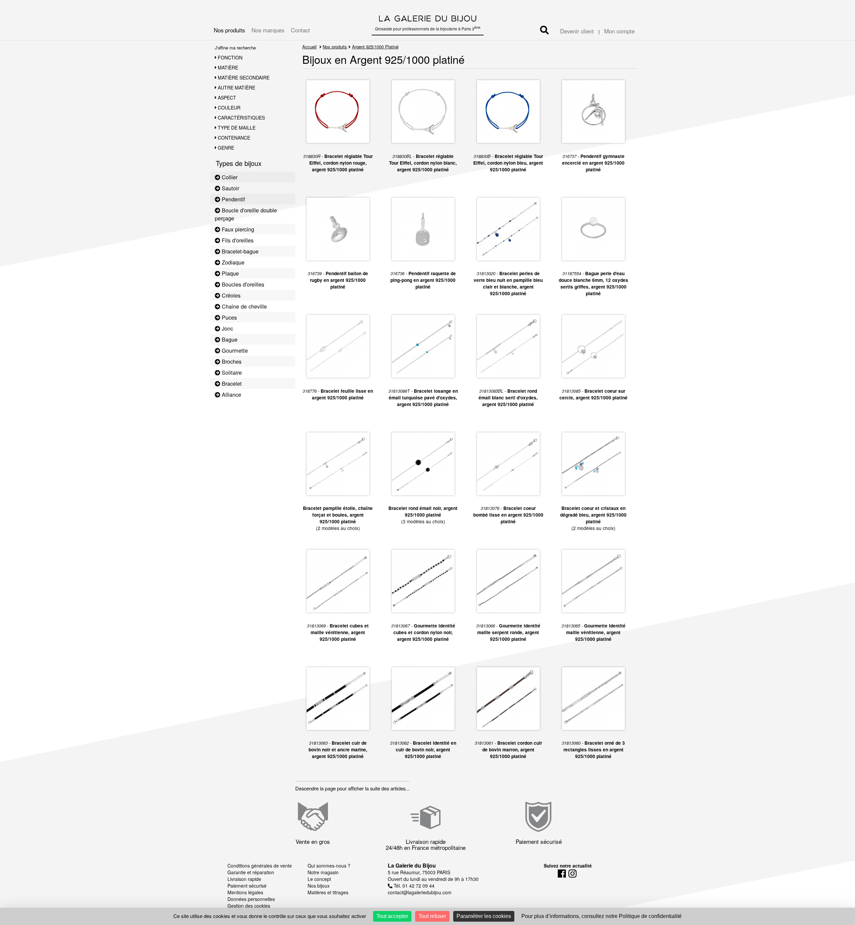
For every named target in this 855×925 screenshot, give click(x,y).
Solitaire (231, 372)
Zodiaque (232, 262)
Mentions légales (245, 892)
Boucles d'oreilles (242, 284)
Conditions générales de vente (259, 865)
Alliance (230, 394)
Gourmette (234, 350)
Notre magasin (323, 872)
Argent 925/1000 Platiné (375, 46)
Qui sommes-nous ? (329, 865)
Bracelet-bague (239, 251)
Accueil (309, 46)
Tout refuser (432, 916)
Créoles (230, 295)
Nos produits (229, 30)
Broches (230, 361)
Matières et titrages (328, 892)
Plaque (229, 273)
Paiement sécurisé (247, 885)
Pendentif (232, 199)
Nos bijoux (319, 885)
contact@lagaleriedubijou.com (420, 892)
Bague (228, 339)
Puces (228, 317)
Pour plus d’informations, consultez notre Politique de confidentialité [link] (601, 916)
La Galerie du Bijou (412, 865)
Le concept (319, 879)
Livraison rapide (244, 879)
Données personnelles (251, 899)
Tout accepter (392, 916)
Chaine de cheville (243, 306)
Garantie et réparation (250, 872)
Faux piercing (237, 229)
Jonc (226, 328)
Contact (300, 30)
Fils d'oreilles (236, 240)
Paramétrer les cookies (484, 916)
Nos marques (267, 30)
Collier (228, 177)
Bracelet (231, 383)
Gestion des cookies (248, 905)
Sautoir (229, 188)
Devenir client (577, 31)
